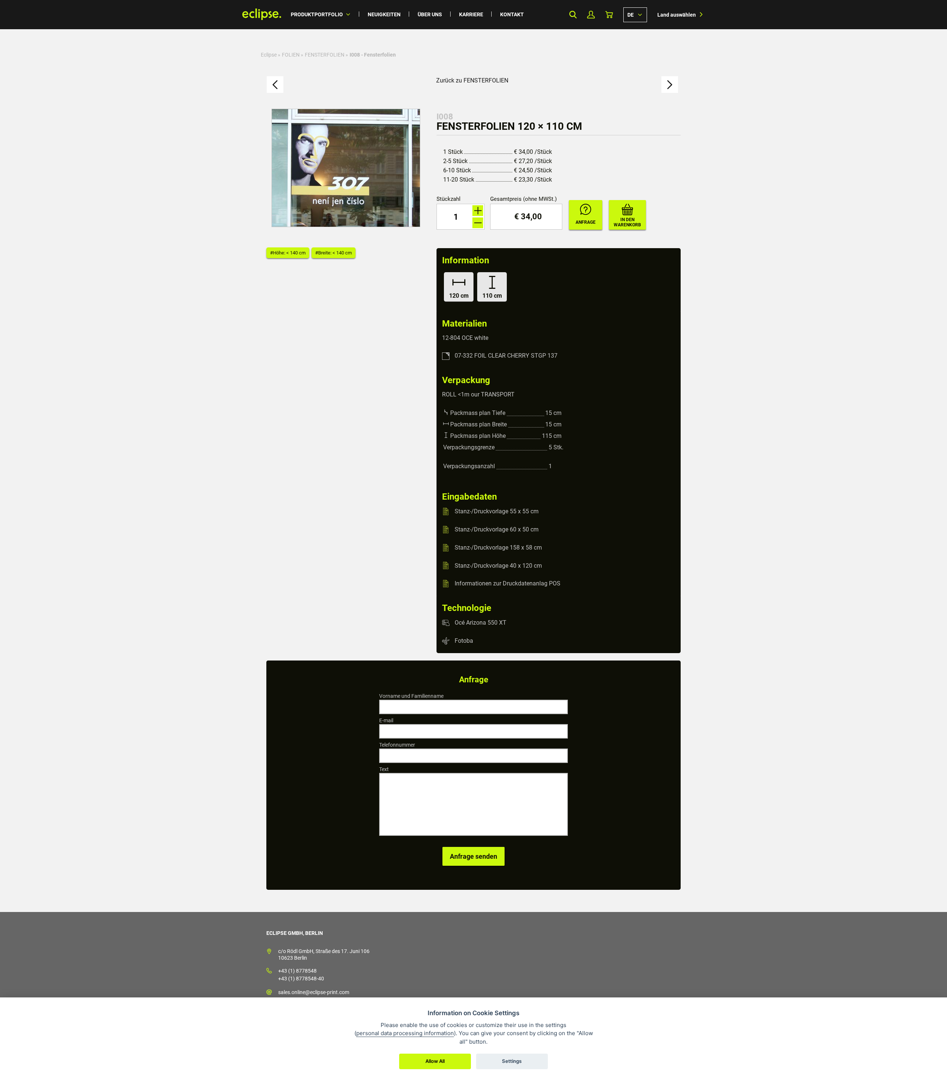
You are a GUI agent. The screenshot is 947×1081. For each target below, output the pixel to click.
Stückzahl (449, 199)
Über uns (430, 14)
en (635, 14)
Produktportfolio (317, 14)
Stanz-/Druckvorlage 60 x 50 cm (497, 529)
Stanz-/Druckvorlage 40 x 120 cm (498, 565)
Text (384, 769)
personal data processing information (405, 1033)
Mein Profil (591, 14)
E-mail (386, 720)
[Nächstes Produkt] (669, 84)
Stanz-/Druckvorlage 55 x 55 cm (497, 511)
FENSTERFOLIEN (324, 55)
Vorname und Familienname (411, 696)
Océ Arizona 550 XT (480, 622)
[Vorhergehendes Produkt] (275, 84)
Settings (512, 1061)
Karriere (471, 14)
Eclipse (269, 55)
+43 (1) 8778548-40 (301, 979)
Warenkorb (609, 14)
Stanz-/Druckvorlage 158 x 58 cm (498, 547)
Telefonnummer (397, 744)
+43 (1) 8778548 (297, 971)
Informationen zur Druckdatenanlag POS (507, 583)
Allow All (435, 1061)
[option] (346, 168)
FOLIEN (291, 55)
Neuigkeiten (384, 14)
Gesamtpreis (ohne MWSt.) (523, 199)
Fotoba (464, 640)
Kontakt (512, 14)
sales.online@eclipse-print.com (313, 992)
